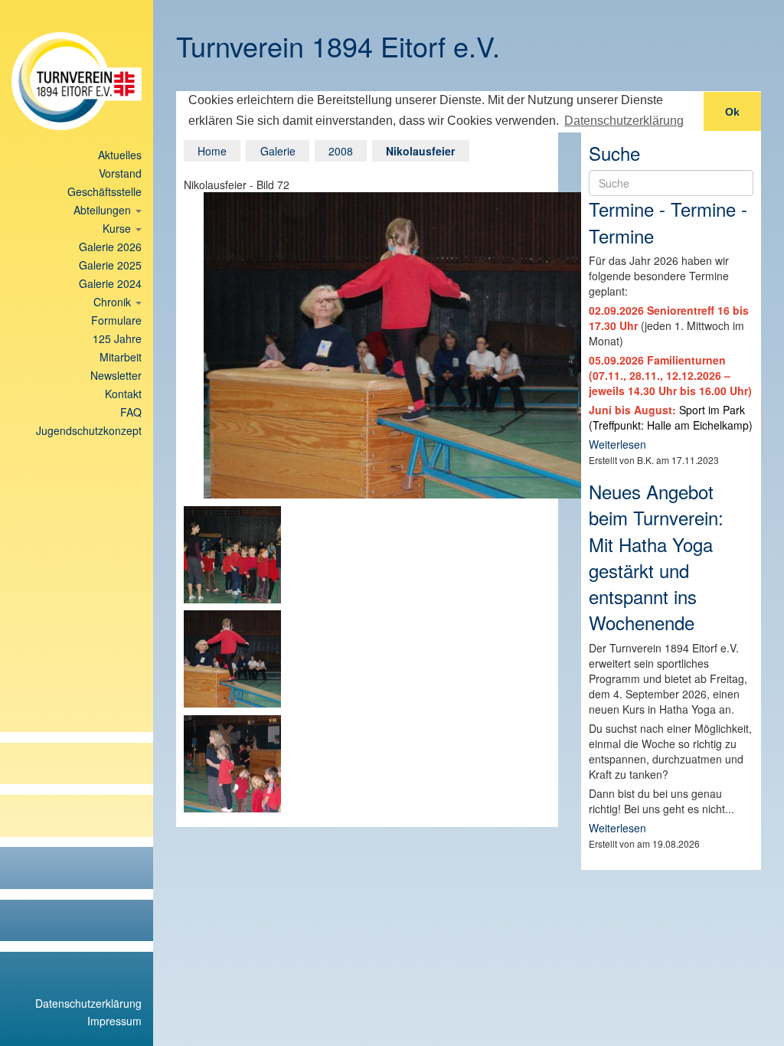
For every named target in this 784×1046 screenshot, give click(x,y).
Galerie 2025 (110, 265)
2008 (340, 151)
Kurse (118, 228)
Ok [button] (732, 112)
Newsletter (116, 375)
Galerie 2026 (110, 246)
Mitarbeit (121, 356)
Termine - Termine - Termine (668, 221)
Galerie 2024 (110, 283)
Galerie (278, 151)
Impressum (114, 1020)
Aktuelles (120, 154)
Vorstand (120, 173)
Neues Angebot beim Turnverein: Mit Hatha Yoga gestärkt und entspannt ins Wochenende (656, 557)
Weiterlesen (617, 444)
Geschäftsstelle (104, 191)
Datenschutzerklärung (88, 1003)
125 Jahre (117, 338)
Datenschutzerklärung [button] (624, 120)
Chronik (113, 301)
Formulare (116, 320)
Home (212, 151)
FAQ (131, 412)
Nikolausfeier (420, 151)
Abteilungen (104, 209)
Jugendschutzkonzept (89, 430)
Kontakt (123, 393)
